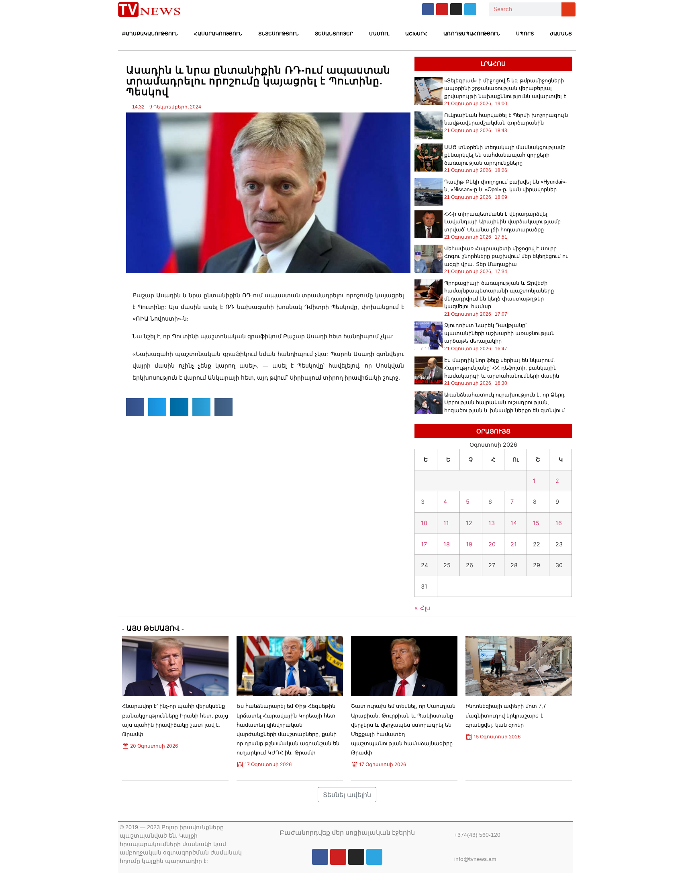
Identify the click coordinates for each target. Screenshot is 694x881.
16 (558, 522)
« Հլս (422, 608)
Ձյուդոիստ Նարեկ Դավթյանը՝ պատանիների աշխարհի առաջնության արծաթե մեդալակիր (499, 333)
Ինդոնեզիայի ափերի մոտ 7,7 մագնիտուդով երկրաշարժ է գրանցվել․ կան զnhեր (505, 715)
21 (513, 544)
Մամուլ (379, 34)
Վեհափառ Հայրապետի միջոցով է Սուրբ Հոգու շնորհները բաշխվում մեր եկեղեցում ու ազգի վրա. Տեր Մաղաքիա (506, 256)
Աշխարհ (416, 34)
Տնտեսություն (278, 34)
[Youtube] (442, 9)
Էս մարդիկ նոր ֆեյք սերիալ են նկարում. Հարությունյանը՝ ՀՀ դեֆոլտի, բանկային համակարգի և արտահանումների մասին (501, 368)
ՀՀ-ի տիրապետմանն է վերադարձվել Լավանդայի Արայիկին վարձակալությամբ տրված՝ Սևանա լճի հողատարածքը (502, 222)
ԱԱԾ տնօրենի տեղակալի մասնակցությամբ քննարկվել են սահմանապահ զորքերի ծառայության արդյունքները (504, 155)
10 (424, 522)
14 (513, 522)
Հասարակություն (218, 34)
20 (492, 544)
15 (536, 522)
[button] (135, 407)
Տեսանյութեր (334, 34)
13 (491, 522)
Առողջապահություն (471, 34)
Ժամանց (561, 34)
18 (446, 544)
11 (446, 522)
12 (469, 522)
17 (424, 544)
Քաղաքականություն (150, 34)
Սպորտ (525, 34)
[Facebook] (428, 9)
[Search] (568, 9)
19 (469, 544)
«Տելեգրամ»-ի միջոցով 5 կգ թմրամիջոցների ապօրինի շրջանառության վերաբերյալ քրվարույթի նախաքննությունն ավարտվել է (505, 88)
